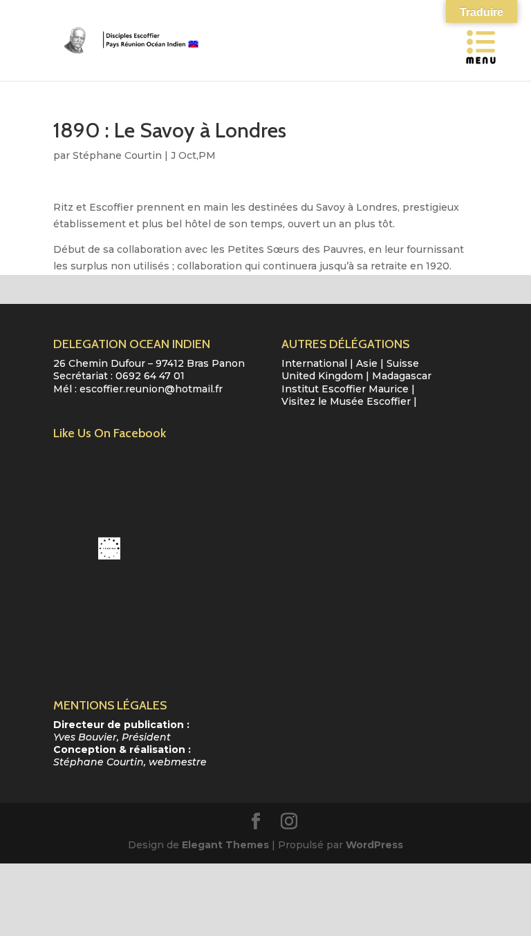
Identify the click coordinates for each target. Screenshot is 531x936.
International (314, 363)
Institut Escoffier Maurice (345, 389)
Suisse (402, 363)
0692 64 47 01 (150, 376)
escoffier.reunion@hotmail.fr (151, 389)
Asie (367, 363)
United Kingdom (322, 376)
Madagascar (401, 376)
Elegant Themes (225, 845)
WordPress (374, 845)
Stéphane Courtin (117, 155)
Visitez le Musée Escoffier (346, 401)
